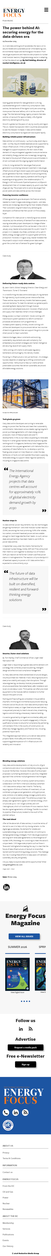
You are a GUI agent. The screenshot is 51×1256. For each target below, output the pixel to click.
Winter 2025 (12, 877)
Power (5, 1197)
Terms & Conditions (12, 1158)
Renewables (8, 1209)
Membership (8, 1223)
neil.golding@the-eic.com (12, 864)
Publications (8, 1234)
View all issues (24, 936)
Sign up (25, 1064)
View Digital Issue (17, 992)
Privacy (6, 1152)
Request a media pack (25, 1047)
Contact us (8, 1172)
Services (6, 1228)
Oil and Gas (8, 1191)
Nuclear (6, 1203)
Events (6, 1240)
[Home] (14, 12)
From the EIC (8, 20)
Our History (8, 1246)
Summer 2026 (17, 947)
